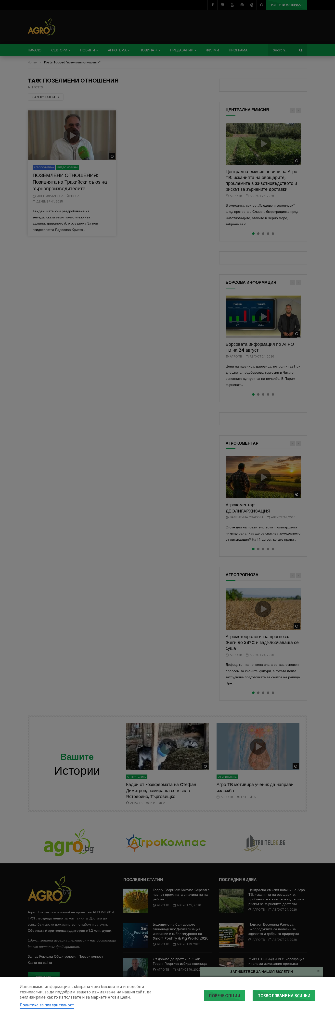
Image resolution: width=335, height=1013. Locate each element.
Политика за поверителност (47, 1005)
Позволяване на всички (284, 995)
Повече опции (224, 995)
